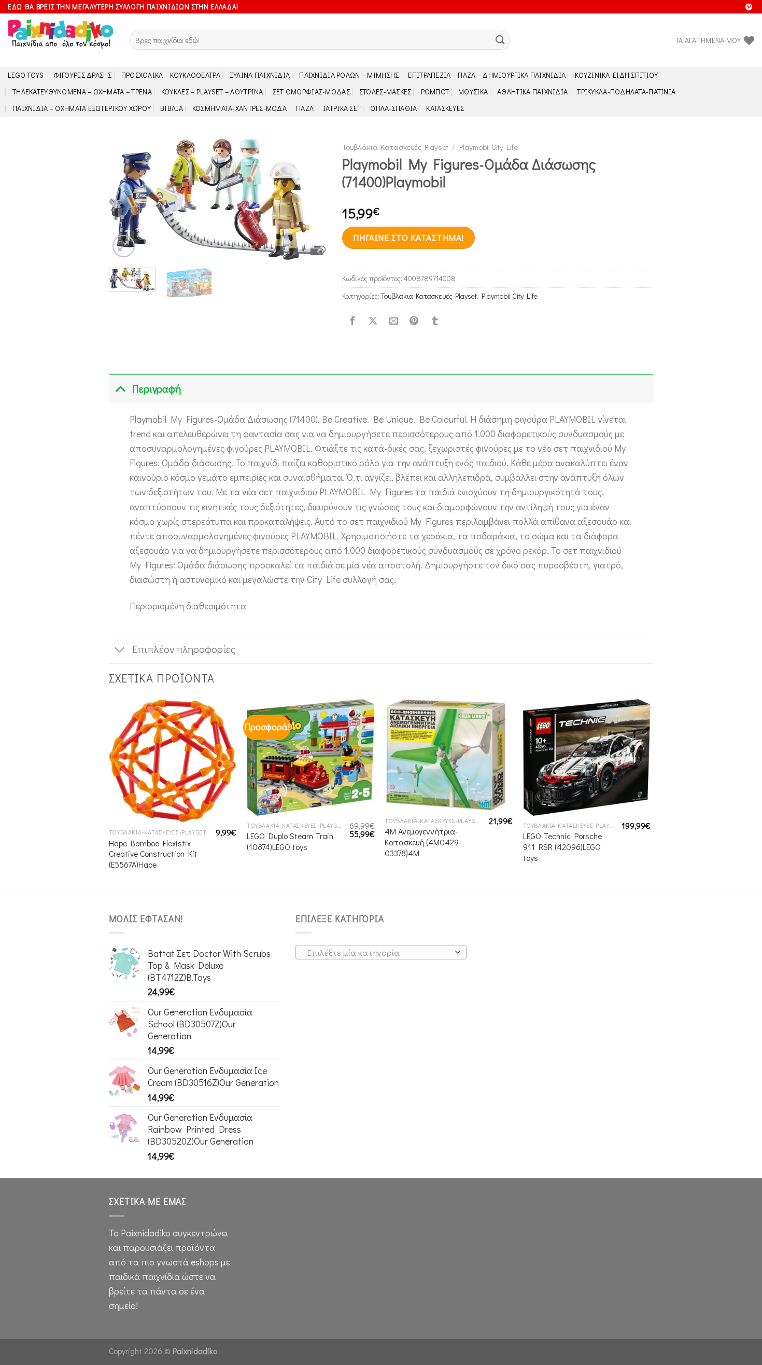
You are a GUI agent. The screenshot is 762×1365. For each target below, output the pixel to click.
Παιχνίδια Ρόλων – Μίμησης (349, 75)
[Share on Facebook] (352, 321)
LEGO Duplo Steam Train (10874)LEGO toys (290, 841)
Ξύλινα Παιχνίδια (260, 75)
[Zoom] (123, 246)
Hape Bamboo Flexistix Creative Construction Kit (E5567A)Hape (153, 854)
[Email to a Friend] (393, 321)
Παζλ (305, 108)
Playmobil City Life (488, 147)
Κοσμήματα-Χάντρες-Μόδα (239, 108)
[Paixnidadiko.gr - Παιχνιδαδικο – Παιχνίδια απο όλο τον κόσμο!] (61, 40)
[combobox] (381, 952)
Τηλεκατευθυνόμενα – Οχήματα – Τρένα (82, 91)
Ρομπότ (435, 91)
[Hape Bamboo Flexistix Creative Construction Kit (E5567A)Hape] (173, 761)
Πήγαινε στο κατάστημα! (408, 237)
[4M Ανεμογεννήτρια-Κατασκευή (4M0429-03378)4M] (449, 755)
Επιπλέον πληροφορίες (183, 649)
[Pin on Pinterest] (414, 321)
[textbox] (378, 952)
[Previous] (126, 198)
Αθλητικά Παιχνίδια (532, 91)
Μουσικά (473, 91)
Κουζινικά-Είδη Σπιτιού (616, 75)
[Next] (309, 198)
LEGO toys (26, 75)
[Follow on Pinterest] (748, 7)
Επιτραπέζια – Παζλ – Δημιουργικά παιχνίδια (487, 75)
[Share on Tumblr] (435, 321)
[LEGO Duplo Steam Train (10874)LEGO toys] (311, 757)
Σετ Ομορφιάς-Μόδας (311, 91)
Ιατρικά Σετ (342, 108)
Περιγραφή (156, 388)
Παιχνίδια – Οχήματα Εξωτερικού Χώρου (81, 108)
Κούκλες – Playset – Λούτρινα (212, 91)
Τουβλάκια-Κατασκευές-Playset (395, 147)
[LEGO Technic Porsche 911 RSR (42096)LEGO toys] (587, 757)
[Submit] (500, 40)
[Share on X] (372, 321)
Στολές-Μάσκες (385, 91)
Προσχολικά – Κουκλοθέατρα (170, 75)
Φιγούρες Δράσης (82, 75)
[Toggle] (120, 389)
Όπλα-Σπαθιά (393, 108)
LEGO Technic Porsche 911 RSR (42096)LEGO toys (562, 846)
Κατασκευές (445, 108)
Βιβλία (171, 108)
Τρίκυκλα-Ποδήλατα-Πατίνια (626, 91)
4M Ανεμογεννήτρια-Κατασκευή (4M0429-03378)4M (423, 842)
